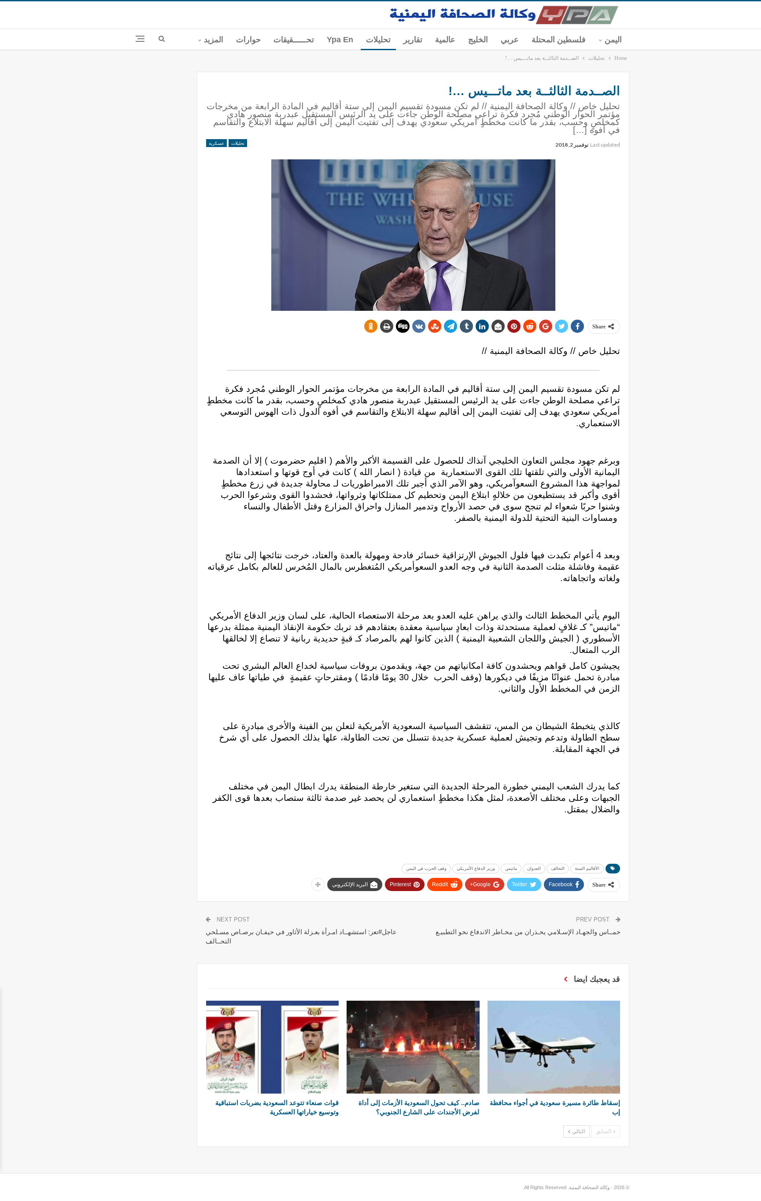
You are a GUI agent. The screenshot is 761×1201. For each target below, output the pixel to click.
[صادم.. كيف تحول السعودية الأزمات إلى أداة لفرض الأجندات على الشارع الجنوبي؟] (413, 1047)
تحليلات (378, 39)
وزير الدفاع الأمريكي (476, 868)
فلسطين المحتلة (559, 39)
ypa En (340, 39)
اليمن (613, 39)
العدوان (534, 868)
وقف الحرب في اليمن (426, 868)
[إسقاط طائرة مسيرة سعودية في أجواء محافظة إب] (554, 1047)
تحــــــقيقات (293, 39)
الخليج (478, 39)
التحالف (558, 868)
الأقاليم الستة (587, 868)
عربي (510, 39)
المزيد (213, 39)
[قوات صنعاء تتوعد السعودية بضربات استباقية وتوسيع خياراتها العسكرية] (272, 1047)
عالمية (445, 39)
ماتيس (511, 868)
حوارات (248, 39)
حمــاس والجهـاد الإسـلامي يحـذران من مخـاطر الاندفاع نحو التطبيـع (528, 932)
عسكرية (216, 143)
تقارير (412, 39)
